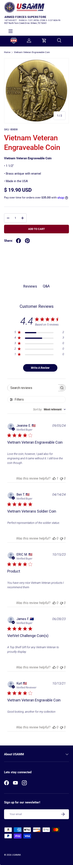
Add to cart (36, 228)
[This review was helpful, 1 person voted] (54, 478)
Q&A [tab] (46, 286)
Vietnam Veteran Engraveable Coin (32, 52)
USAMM (16, 855)
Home (7, 52)
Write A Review (40, 367)
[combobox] (49, 409)
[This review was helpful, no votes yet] (54, 538)
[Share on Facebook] (18, 240)
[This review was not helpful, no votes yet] (61, 478)
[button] (44, 40)
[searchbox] (33, 387)
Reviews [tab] (30, 286)
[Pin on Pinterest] (27, 240)
